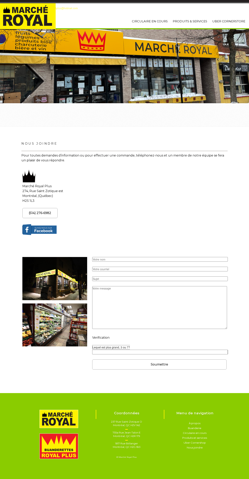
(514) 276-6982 (40, 213)
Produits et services (194, 437)
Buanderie (194, 428)
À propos (194, 423)
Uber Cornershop (195, 442)
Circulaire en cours (194, 432)
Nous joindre (195, 447)
